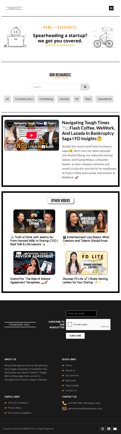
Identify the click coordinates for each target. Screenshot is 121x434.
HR (76, 99)
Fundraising (46, 99)
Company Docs (24, 99)
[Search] (85, 87)
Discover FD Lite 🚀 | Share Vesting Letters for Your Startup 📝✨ (85, 280)
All (7, 99)
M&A (88, 99)
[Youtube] (115, 429)
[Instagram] (102, 429)
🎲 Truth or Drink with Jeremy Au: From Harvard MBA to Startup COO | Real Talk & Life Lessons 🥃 (34, 240)
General (64, 99)
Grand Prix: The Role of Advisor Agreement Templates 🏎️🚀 (30, 280)
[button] (111, 8)
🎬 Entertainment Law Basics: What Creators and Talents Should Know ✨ (86, 240)
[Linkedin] (109, 429)
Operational (104, 99)
